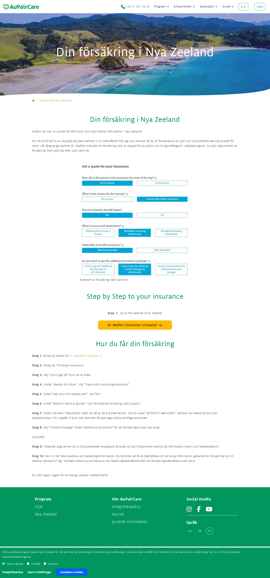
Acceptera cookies (71, 572)
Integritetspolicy (12, 572)
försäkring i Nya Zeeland (55, 100)
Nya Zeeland (46, 514)
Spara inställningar (39, 572)
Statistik (53, 563)
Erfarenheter (183, 6)
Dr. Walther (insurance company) (132, 325)
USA (38, 507)
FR (199, 530)
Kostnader (207, 6)
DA (190, 530)
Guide (226, 6)
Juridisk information (129, 522)
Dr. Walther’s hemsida (84, 356)
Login (259, 6)
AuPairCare (35, 100)
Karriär (118, 514)
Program (160, 6)
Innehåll (36, 563)
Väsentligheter (15, 563)
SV (209, 530)
